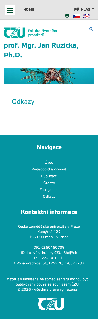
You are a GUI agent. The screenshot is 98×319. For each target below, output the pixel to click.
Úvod (49, 162)
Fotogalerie (49, 190)
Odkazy (49, 196)
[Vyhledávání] (91, 29)
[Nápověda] (67, 16)
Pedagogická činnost (49, 169)
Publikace (49, 176)
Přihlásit (84, 9)
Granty (49, 183)
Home (28, 9)
